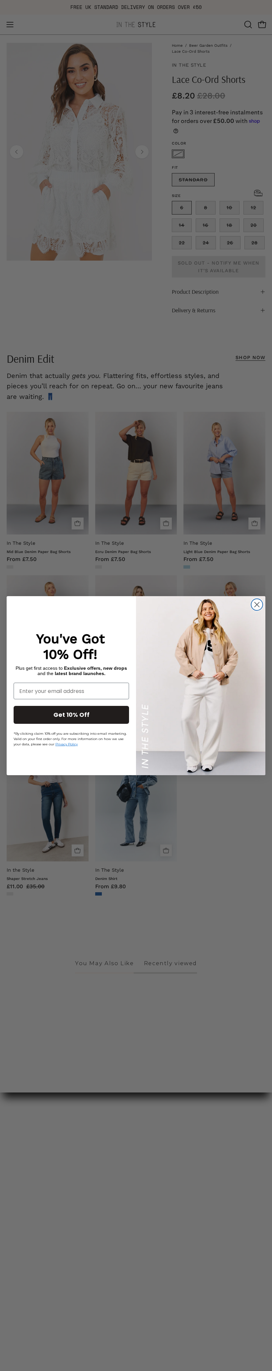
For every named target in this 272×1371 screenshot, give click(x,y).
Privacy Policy (66, 744)
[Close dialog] (257, 604)
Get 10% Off (71, 715)
